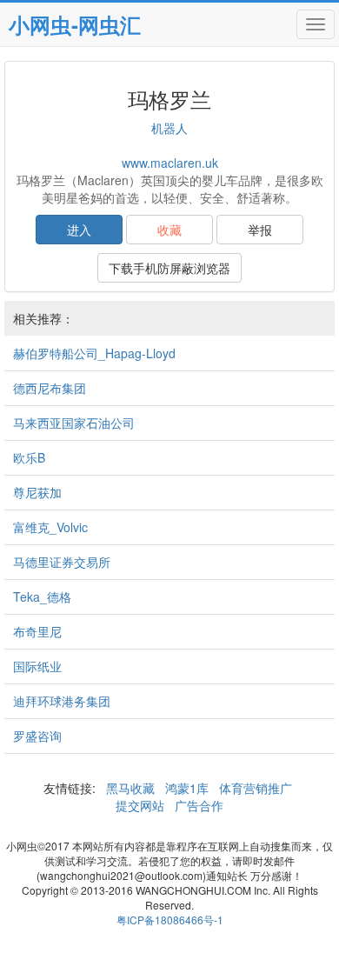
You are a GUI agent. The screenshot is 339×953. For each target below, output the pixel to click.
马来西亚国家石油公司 (74, 422)
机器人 (169, 128)
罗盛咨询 (37, 735)
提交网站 (142, 805)
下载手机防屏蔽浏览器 (169, 268)
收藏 (169, 229)
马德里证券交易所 (61, 561)
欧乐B (29, 457)
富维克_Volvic (50, 527)
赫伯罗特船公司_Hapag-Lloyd (94, 353)
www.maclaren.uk (170, 162)
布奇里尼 (37, 631)
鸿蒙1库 (187, 787)
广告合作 (197, 805)
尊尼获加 (37, 492)
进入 (79, 229)
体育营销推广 (256, 787)
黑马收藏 (130, 787)
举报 (260, 229)
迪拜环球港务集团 (61, 701)
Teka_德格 (42, 596)
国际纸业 (37, 666)
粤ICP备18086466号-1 (169, 919)
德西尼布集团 (49, 388)
